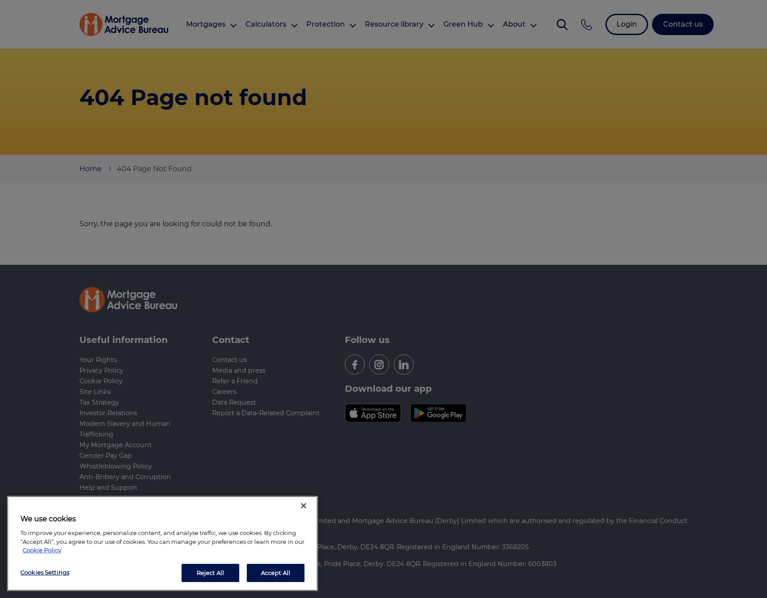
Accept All (275, 572)
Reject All (210, 572)
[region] (162, 543)
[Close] (303, 505)
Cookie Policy (42, 550)
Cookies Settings (44, 571)
